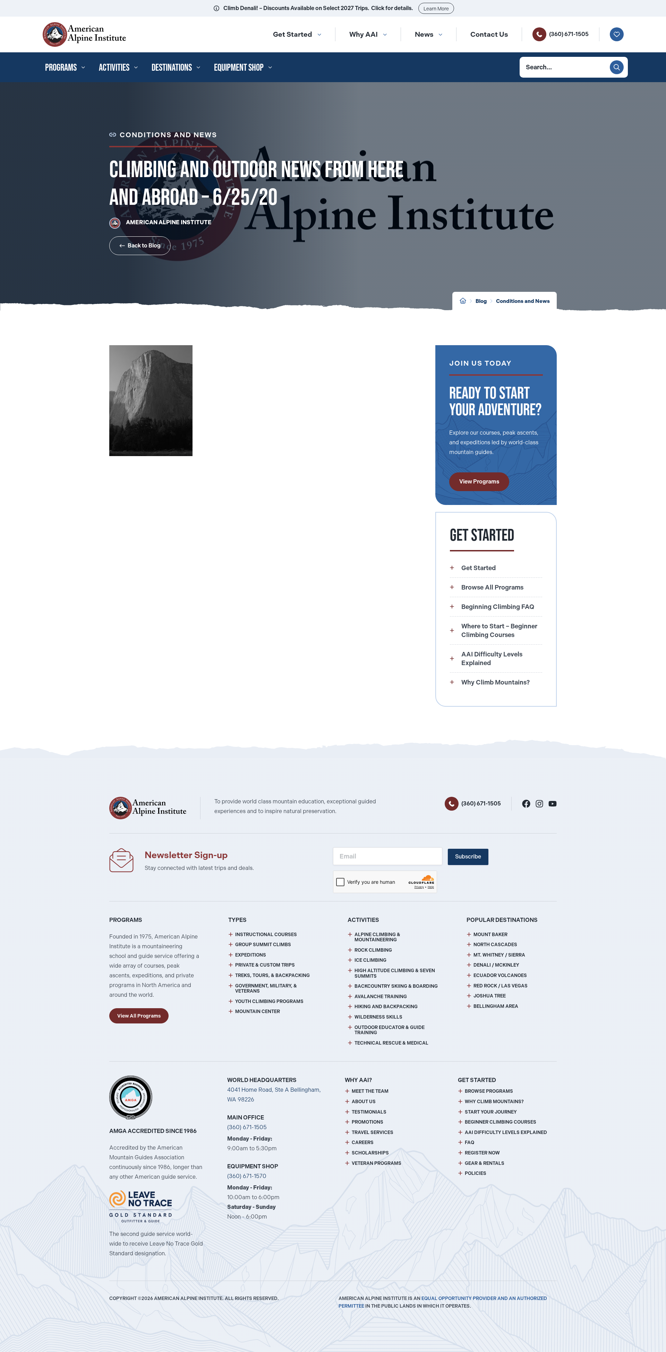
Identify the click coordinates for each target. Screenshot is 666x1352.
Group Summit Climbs (263, 944)
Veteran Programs (376, 1163)
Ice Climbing (370, 960)
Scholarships (370, 1152)
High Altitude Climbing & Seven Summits (395, 973)
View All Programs (139, 1016)
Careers (363, 1142)
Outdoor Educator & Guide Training (390, 1030)
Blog (481, 301)
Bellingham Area (495, 1006)
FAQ (469, 1142)
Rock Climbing (373, 950)
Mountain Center (257, 1011)
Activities (114, 67)
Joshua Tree (489, 995)
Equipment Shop (239, 67)
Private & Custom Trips (265, 965)
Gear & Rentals (484, 1163)
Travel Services (372, 1132)
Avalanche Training (381, 996)
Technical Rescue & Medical (391, 1043)
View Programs (479, 481)
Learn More (436, 8)
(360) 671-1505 (569, 34)
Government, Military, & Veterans (266, 988)
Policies (475, 1173)
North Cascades (495, 944)
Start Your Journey (491, 1112)
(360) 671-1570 (246, 1176)
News (424, 34)
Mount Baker (490, 934)
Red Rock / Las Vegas (500, 985)
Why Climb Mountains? (494, 1101)
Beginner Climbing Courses (500, 1122)
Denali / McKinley (496, 965)
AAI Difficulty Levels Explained (506, 1132)
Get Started (292, 34)
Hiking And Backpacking (386, 1006)
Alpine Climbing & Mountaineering (377, 937)
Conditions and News (523, 301)
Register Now (482, 1152)
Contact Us (489, 34)
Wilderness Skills (378, 1017)
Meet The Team (370, 1091)
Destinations (172, 67)
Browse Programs (489, 1091)
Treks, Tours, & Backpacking (272, 975)
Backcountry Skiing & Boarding (396, 986)
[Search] (617, 67)
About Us (364, 1101)
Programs (61, 67)
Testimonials (369, 1112)
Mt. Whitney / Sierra (499, 955)
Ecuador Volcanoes (500, 975)
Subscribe (468, 856)
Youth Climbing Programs (269, 1001)
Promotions (367, 1122)
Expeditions (250, 955)
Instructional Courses (266, 934)
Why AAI (363, 34)
